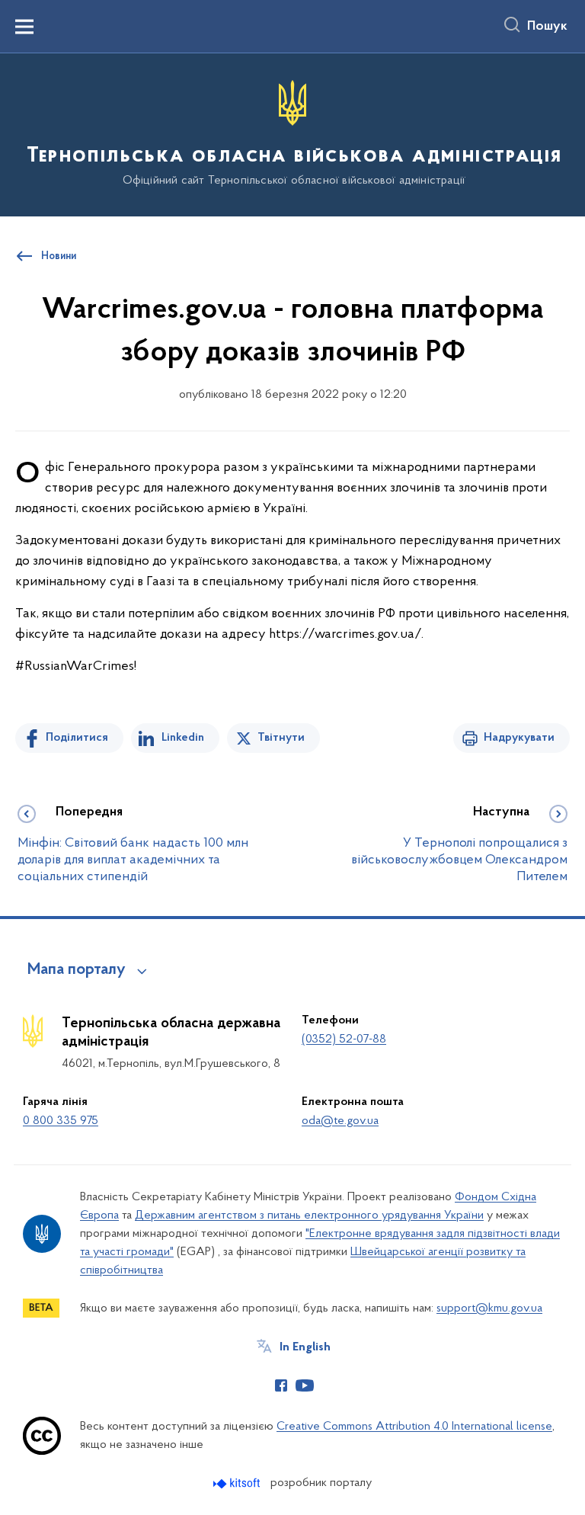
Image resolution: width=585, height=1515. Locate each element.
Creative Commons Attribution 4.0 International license (414, 1427)
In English (305, 1347)
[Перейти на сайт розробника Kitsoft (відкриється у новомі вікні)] (238, 1483)
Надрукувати (519, 738)
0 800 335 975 (60, 1121)
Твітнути (281, 738)
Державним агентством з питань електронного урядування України (309, 1215)
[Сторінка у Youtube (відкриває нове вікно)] (305, 1385)
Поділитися (77, 738)
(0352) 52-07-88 (344, 1039)
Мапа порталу (76, 970)
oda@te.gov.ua (340, 1121)
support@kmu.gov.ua (489, 1308)
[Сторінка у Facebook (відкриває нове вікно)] (281, 1385)
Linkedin (182, 738)
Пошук (547, 27)
